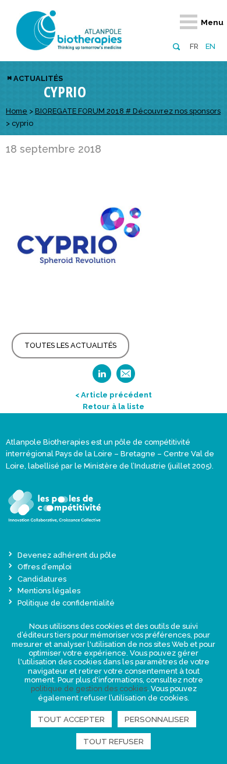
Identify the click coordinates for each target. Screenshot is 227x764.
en (210, 46)
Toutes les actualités (70, 345)
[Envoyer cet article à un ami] (126, 377)
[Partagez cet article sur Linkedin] (102, 377)
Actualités (38, 78)
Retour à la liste (113, 406)
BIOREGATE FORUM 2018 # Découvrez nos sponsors (128, 111)
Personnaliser (157, 719)
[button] (176, 46)
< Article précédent (113, 394)
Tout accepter (71, 719)
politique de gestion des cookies (89, 688)
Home (16, 111)
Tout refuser (113, 741)
